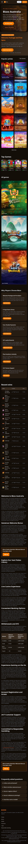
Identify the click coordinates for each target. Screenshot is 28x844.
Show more (14, 149)
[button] (2, 2)
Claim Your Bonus (7, 50)
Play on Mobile (7, 361)
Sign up (24, 1)
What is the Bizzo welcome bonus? (12, 785)
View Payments (7, 333)
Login (2, 824)
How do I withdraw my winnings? (12, 794)
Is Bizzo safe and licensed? (10, 781)
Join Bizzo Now (8, 23)
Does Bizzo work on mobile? (11, 798)
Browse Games (7, 318)
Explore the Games (9, 27)
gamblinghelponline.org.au (8, 746)
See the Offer (7, 303)
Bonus (2, 817)
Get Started (6, 375)
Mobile (2, 820)
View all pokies (23, 58)
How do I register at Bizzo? (10, 789)
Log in (19, 1)
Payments (3, 822)
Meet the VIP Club (7, 347)
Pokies (2, 815)
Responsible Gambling (6, 826)
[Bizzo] (8, 2)
